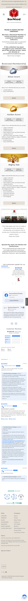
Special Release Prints (19, 528)
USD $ (3, 566)
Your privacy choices (19, 532)
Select (14, 98)
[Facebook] (2, 572)
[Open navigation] (4, 14)
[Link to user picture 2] (12, 421)
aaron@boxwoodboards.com (14, 53)
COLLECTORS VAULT (6, 528)
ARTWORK (4, 515)
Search (16, 515)
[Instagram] (4, 572)
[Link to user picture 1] (4, 421)
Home (8, 22)
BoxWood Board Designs (17, 576)
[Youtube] (6, 572)
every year (19, 82)
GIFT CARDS (17, 524)
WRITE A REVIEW (5, 526)
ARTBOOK (3, 517)
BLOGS (3, 520)
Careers (16, 517)
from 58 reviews (5, 267)
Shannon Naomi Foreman (14, 307)
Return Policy (17, 520)
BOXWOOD (4, 524)
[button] (13, 283)
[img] (5, 266)
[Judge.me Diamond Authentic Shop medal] (7, 497)
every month (9, 82)
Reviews (16, 526)
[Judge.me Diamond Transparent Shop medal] (14, 497)
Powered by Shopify (7, 577)
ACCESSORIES (4, 522)
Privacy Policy (17, 530)
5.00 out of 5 (18, 331)
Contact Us (17, 522)
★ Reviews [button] (26, 302)
